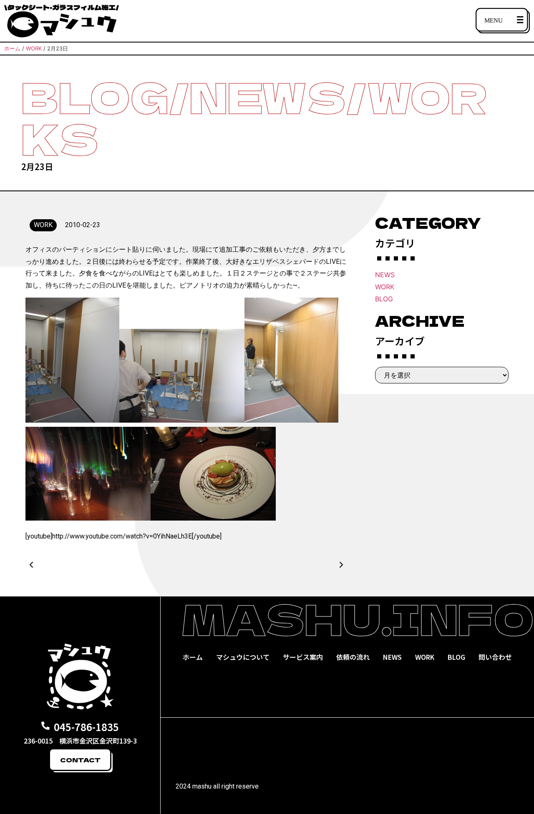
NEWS (385, 274)
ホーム (193, 657)
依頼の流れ (353, 657)
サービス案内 (303, 657)
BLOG (384, 299)
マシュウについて (243, 657)
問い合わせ (495, 657)
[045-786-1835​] (45, 725)
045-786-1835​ (86, 726)
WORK (384, 287)
